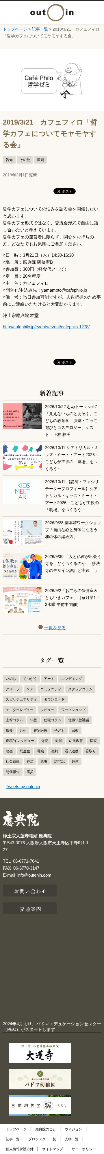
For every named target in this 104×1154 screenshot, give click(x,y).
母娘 (40, 751)
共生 (23, 730)
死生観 (25, 751)
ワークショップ (73, 710)
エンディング (71, 679)
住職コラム (52, 720)
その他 (25, 160)
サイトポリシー (84, 1149)
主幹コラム (14, 720)
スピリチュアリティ (21, 699)
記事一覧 (40, 29)
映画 (9, 751)
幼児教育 (76, 741)
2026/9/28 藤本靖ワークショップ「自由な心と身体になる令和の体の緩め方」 (73, 530)
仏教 (33, 720)
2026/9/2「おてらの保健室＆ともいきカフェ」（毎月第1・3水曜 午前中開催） (72, 597)
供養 (9, 730)
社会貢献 (13, 761)
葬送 (30, 761)
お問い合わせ (30, 890)
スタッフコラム (80, 689)
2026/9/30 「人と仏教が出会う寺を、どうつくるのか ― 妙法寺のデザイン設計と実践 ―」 (73, 563)
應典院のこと (45, 1129)
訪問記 (59, 761)
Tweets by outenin (23, 786)
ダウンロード (54, 699)
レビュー (47, 710)
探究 (93, 741)
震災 (30, 772)
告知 (9, 160)
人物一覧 (72, 1139)
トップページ (15, 29)
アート (49, 679)
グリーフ (13, 689)
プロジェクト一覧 (42, 1139)
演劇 (40, 160)
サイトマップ (52, 1149)
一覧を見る (55, 627)
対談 (58, 741)
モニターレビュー (20, 710)
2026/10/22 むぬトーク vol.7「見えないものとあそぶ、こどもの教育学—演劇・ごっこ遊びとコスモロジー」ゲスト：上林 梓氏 (71, 421)
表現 (43, 761)
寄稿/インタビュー (20, 741)
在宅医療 (40, 730)
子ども (59, 730)
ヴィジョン (73, 1129)
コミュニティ (50, 689)
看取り (91, 751)
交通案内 (31, 908)
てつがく (30, 679)
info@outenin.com (34, 875)
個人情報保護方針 (20, 1149)
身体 (75, 761)
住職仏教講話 (78, 720)
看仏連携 (72, 751)
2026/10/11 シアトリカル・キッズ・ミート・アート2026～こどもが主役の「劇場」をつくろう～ (72, 458)
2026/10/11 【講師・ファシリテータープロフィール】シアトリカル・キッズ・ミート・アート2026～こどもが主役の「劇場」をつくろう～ (72, 496)
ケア (30, 689)
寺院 (44, 741)
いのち (11, 679)
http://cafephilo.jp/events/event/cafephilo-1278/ (46, 326)
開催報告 (13, 772)
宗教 (75, 730)
